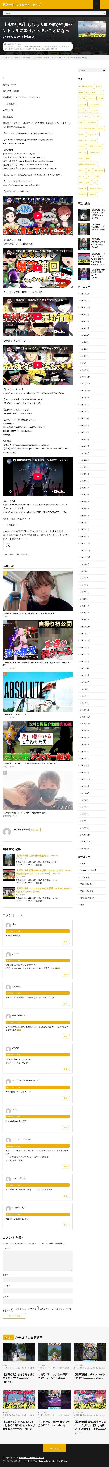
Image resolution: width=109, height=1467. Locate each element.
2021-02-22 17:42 (13, 1055)
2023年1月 (84, 536)
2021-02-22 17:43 (13, 1087)
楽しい (38, 49)
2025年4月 (84, 349)
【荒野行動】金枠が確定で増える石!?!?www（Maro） (54, 1423)
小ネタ (24, 49)
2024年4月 (84, 432)
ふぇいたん (95, 116)
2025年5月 (84, 342)
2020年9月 (84, 731)
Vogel (100, 98)
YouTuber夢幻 (94, 104)
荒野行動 (54, 49)
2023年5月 (84, 509)
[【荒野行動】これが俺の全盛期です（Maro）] (9, 860)
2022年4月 (84, 599)
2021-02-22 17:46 (13, 1117)
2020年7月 (84, 744)
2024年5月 (84, 425)
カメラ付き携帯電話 (87, 128)
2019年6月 (84, 793)
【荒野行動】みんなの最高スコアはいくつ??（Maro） (98, 227)
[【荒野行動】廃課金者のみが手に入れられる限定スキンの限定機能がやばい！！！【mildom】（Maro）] (9, 875)
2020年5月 (84, 758)
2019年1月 (84, 828)
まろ (6, 49)
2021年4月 (84, 682)
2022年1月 (84, 620)
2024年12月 (85, 377)
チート (39, 46)
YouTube (82, 104)
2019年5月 (84, 800)
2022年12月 (85, 543)
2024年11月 (85, 384)
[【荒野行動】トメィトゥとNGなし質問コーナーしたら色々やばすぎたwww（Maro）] (9, 893)
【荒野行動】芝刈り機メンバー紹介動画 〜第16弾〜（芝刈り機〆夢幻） (31, 763)
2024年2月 (84, 446)
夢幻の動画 (99, 170)
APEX (98, 86)
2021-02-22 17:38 (13, 993)
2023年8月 (84, 488)
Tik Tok (13, 46)
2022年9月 (84, 564)
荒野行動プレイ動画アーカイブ (31, 1458)
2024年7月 (84, 411)
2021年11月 (85, 633)
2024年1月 (84, 453)
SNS (8, 46)
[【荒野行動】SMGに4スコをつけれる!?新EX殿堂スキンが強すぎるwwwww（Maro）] (84, 259)
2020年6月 (84, 751)
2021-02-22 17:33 (13, 960)
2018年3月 (84, 849)
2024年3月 (84, 439)
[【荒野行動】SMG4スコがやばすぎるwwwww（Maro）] (84, 244)
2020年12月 (85, 710)
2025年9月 (84, 314)
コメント (6, 1248)
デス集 (54, 46)
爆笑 (47, 49)
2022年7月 (84, 578)
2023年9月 (84, 481)
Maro (19, 44)
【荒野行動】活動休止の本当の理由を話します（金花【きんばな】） (29, 613)
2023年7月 (84, 495)
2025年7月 (84, 328)
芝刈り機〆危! (10, 717)
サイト (5, 1297)
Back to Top (55, 1448)
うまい (19, 46)
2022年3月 (84, 606)
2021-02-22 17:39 (13, 1022)
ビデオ (98, 146)
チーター (32, 46)
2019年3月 (84, 814)
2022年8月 (84, 571)
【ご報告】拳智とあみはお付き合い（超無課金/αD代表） (25, 813)
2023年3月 (84, 522)
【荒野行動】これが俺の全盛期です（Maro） (38, 855)
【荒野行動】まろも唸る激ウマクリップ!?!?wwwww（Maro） (19, 1378)
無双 (43, 49)
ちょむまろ (47, 46)
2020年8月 (84, 738)
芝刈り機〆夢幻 (10, 668)
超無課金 (92, 194)
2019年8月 (84, 786)
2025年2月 (84, 363)
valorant (92, 98)
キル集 (25, 46)
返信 (65, 942)
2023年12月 (85, 460)
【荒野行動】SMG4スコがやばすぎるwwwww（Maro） (89, 1376)
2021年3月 (84, 689)
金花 (6, 616)
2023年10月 (85, 474)
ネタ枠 (60, 46)
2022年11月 (85, 550)
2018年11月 (85, 842)
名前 (5, 1275)
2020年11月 (85, 717)
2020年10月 (85, 724)
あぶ (86, 110)
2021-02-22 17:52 (13, 1146)
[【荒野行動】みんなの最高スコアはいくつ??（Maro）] (84, 229)
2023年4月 (84, 515)
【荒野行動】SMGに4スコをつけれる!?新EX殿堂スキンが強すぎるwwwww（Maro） (98, 259)
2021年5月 (84, 675)
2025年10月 (85, 307)
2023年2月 (84, 529)
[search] (104, 13)
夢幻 (89, 170)
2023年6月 (84, 502)
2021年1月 (84, 703)
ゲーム (81, 134)
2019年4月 (84, 807)
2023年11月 (85, 467)
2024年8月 (84, 404)
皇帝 (94, 182)
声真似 (18, 49)
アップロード (91, 122)
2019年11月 (85, 779)
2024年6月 (84, 418)
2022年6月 (84, 585)
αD (80, 110)
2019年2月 (84, 821)
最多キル (31, 49)
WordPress (62, 1461)
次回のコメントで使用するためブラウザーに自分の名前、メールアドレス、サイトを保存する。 (37, 1310)
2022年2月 (84, 613)
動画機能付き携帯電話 (88, 164)
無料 (81, 182)
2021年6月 (84, 668)
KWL (94, 92)
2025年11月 (85, 300)
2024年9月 (84, 397)
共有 (81, 158)
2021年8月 (84, 654)
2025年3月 (84, 356)
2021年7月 (84, 661)
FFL (87, 92)
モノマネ (12, 49)
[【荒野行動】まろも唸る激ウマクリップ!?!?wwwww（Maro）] (84, 215)
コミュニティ (93, 134)
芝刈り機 (82, 188)
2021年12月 (85, 626)
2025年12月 (85, 293)
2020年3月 (84, 772)
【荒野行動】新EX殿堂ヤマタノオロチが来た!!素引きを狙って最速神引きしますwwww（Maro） (90, 1427)
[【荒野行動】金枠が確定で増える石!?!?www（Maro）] (84, 274)
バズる (66, 46)
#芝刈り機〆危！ (85, 86)
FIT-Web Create (38, 1461)
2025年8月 (84, 321)
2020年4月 (84, 765)
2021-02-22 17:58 (13, 1214)
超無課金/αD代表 (11, 816)
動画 (87, 158)
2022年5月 (84, 592)
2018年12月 (85, 835)
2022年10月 (85, 557)
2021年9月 (84, 647)
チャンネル (83, 140)
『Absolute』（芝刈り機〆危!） (15, 714)
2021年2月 (84, 696)
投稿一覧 (34, 830)
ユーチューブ (94, 152)
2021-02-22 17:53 (13, 1185)
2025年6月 (84, 335)
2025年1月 (84, 370)
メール (6, 1286)
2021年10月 (85, 640)
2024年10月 (85, 391)
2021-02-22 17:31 (13, 931)
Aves (81, 92)
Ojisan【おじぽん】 (88, 870)
